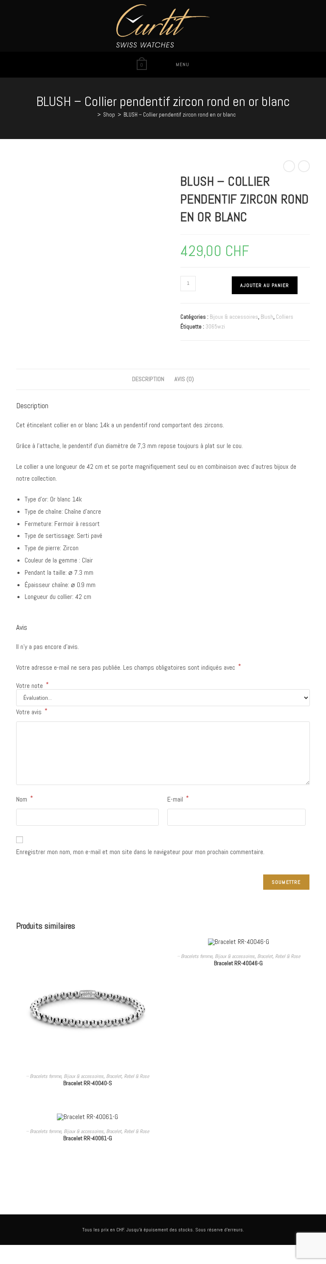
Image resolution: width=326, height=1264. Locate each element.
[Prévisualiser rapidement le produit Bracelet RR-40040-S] (156, 952)
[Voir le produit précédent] (289, 166)
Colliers (284, 316)
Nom (24, 799)
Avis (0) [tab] (184, 379)
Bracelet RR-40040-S (87, 1083)
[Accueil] (92, 114)
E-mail (178, 799)
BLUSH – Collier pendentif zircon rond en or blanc (180, 114)
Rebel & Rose (136, 1076)
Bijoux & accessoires (234, 316)
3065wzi (215, 326)
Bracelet (113, 1076)
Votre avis (32, 711)
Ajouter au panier (264, 285)
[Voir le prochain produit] (304, 166)
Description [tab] (148, 379)
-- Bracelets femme (43, 1076)
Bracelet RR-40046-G (238, 963)
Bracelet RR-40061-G (87, 1138)
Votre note (32, 685)
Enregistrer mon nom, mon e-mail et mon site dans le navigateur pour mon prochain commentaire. (140, 851)
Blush (267, 316)
